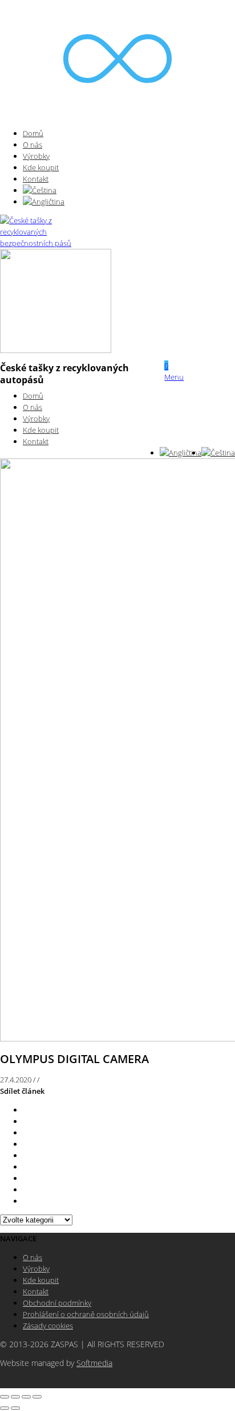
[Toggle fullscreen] (26, 1396)
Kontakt (35, 179)
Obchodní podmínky (57, 1303)
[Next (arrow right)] (15, 1408)
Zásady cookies (48, 1325)
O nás (32, 145)
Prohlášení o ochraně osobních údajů (86, 1314)
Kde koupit (41, 167)
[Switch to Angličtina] (43, 201)
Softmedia (94, 1363)
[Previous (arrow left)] (4, 1408)
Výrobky (36, 156)
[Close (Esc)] (4, 1396)
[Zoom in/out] (37, 1396)
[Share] (15, 1396)
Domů (33, 133)
